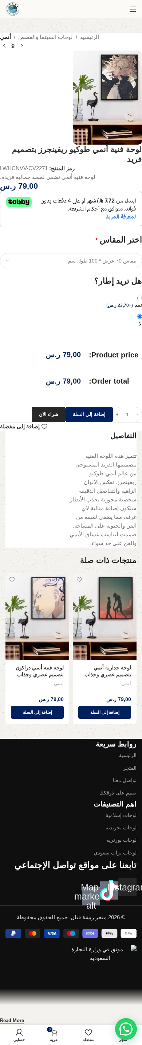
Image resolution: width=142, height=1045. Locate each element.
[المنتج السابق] (21, 46)
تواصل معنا (125, 780)
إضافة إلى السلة (89, 414)
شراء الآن (48, 414)
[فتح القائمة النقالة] (133, 9)
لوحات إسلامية (121, 815)
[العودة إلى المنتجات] (13, 46)
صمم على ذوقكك (118, 793)
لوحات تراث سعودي (115, 853)
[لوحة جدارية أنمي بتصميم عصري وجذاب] (105, 616)
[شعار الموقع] (12, 9)
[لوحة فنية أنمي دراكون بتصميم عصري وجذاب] (37, 616)
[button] (104, 712)
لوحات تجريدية (121, 827)
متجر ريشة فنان (89, 917)
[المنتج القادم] (4, 46)
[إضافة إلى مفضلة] (79, 579)
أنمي (5, 37)
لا (140, 323)
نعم (124, 305)
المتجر (130, 768)
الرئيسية (89, 37)
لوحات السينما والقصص (45, 37)
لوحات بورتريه (121, 840)
